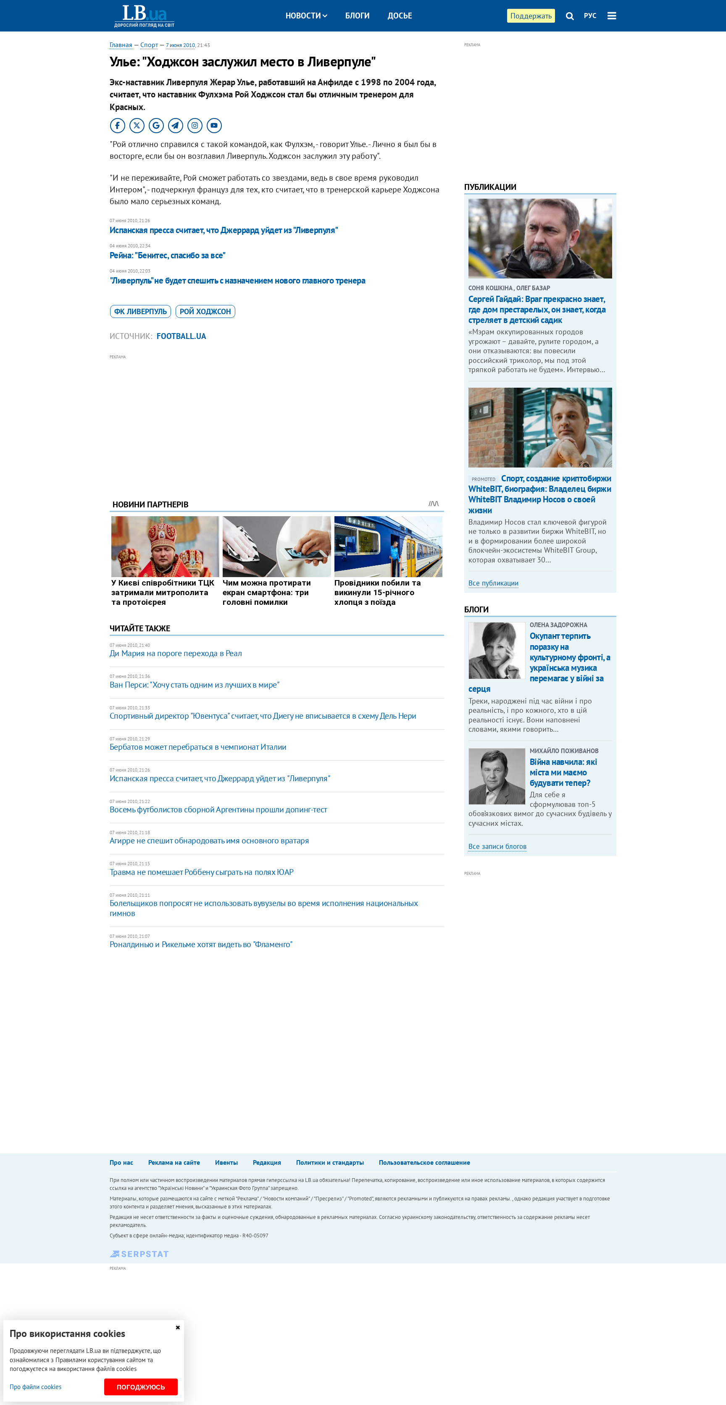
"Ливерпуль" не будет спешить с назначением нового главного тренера (237, 280)
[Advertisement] (277, 420)
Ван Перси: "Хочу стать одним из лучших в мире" (195, 684)
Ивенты (226, 1162)
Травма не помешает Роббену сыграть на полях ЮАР (202, 872)
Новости (303, 16)
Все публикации (493, 583)
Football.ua (181, 336)
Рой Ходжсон (205, 311)
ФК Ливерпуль (140, 311)
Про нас (121, 1162)
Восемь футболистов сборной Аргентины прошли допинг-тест (218, 809)
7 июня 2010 (180, 45)
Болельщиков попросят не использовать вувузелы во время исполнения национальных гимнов (264, 908)
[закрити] (178, 1327)
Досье (400, 16)
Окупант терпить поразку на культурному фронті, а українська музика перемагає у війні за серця (539, 662)
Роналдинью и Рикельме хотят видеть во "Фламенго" (201, 944)
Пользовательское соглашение (424, 1162)
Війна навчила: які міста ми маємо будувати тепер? (563, 772)
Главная (121, 44)
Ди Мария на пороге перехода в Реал (176, 653)
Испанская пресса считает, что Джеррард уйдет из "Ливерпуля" (224, 230)
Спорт (149, 44)
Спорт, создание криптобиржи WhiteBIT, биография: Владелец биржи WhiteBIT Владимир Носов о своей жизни (539, 494)
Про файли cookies (35, 1387)
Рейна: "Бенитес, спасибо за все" (168, 255)
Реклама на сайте (174, 1162)
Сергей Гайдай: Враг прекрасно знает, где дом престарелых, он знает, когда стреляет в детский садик (536, 309)
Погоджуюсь (141, 1387)
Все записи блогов (497, 846)
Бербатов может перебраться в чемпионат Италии (198, 746)
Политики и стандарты (330, 1162)
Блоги (357, 16)
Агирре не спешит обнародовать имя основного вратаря (209, 840)
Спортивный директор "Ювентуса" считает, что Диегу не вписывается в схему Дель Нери (263, 715)
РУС (590, 15)
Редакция (267, 1162)
